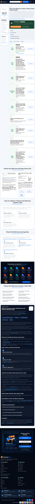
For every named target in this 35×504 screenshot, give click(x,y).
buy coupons (4, 362)
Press (2, 485)
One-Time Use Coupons (22, 471)
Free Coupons (20, 468)
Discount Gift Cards (4, 468)
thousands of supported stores (27, 400)
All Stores (2, 463)
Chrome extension (10, 423)
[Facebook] (27, 500)
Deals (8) (22, 41)
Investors (19, 482)
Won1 (2, 472)
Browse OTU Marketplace (15, 26)
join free (13, 381)
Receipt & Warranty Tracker (5, 474)
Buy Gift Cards (20, 463)
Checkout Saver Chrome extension (11, 388)
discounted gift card (6, 342)
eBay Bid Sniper (3, 471)
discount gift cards (21, 313)
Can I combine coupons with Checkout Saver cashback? (12, 412)
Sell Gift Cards (20, 465)
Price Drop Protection (4, 475)
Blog (1, 486)
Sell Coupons (20, 469)
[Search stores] (21, 2)
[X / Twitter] (30, 500)
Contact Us (3, 483)
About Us (19, 479)
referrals (10, 401)
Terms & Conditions (21, 483)
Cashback (2, 466)
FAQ (18, 401)
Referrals (2, 469)
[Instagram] (32, 500)
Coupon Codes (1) (16, 41)
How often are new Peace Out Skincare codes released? (12, 415)
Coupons (2, 465)
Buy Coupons (20, 466)
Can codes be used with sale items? (8, 409)
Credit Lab (2, 480)
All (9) (11, 41)
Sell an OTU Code (25, 26)
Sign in (29, 450)
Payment (2, 482)
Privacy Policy (20, 485)
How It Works (20, 480)
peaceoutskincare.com (4, 15)
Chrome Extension (4, 488)
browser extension (14, 332)
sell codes (9, 362)
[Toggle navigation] (34, 2)
